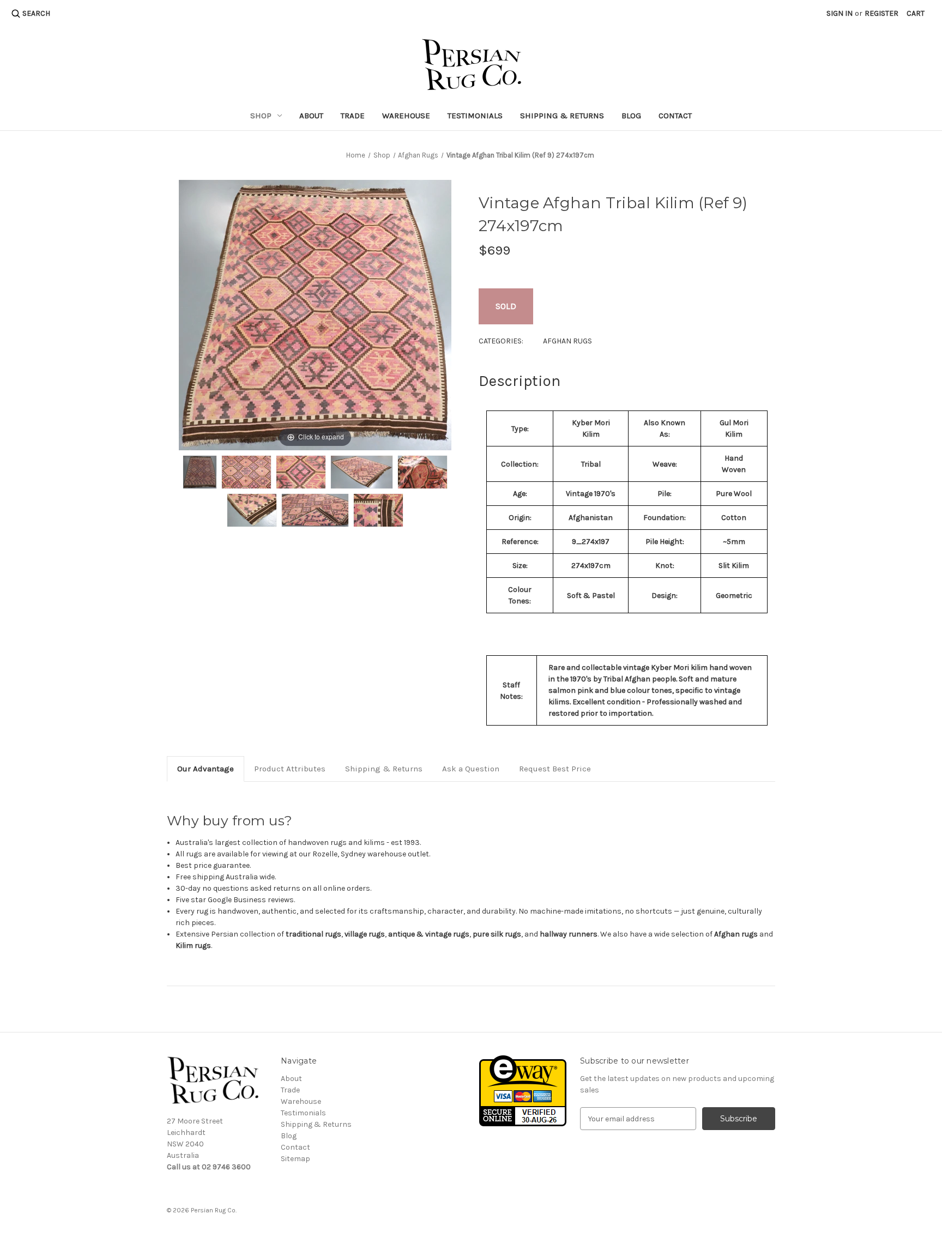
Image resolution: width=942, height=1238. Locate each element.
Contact (675, 115)
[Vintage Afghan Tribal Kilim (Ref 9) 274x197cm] (199, 472)
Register (881, 13)
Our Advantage (205, 769)
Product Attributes (289, 769)
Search (36, 13)
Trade (353, 115)
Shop (260, 115)
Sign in (839, 13)
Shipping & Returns (562, 115)
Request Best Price (555, 769)
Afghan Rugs (567, 341)
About (311, 115)
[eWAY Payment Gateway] (522, 1090)
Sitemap (295, 1158)
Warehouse (406, 115)
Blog (631, 115)
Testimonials (475, 115)
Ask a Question (470, 769)
